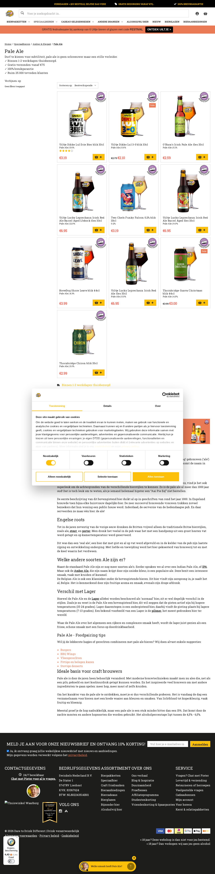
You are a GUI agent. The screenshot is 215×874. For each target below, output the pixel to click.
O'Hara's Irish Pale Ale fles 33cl (183, 144)
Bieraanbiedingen (195, 21)
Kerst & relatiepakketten (192, 809)
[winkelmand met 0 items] (205, 13)
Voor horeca (184, 804)
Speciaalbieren (44, 21)
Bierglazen (172, 21)
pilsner (156, 610)
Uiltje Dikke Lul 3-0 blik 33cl (129, 144)
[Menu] (17, 838)
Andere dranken (108, 21)
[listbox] (86, 85)
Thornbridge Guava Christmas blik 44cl (182, 292)
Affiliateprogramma (145, 795)
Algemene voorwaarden (21, 835)
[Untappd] (66, 811)
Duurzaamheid (141, 785)
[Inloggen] (197, 13)
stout (73, 531)
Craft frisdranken (112, 785)
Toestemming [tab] (57, 405)
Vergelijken (80, 116)
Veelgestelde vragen (189, 790)
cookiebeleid (103, 446)
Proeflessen (139, 790)
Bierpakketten (16, 21)
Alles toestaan (155, 476)
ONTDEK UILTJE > (159, 29)
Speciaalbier (109, 780)
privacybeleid (77, 755)
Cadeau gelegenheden (75, 21)
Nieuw (157, 21)
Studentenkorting (144, 799)
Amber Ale (81, 570)
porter (86, 531)
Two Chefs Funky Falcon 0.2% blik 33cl (133, 219)
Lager (95, 598)
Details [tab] (107, 405)
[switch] (88, 462)
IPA (204, 566)
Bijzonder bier (110, 804)
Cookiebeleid (70, 835)
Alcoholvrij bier (137, 21)
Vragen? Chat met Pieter (192, 775)
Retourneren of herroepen (193, 785)
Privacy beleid (49, 835)
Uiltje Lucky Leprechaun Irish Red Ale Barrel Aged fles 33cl (185, 219)
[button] (184, 431)
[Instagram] (61, 811)
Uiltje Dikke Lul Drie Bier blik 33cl (81, 144)
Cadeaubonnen (185, 795)
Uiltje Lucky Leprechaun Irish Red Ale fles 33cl (133, 292)
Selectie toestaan (108, 476)
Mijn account (184, 799)
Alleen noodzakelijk (59, 476)
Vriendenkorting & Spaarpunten (153, 804)
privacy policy (130, 446)
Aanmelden (200, 744)
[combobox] (104, 13)
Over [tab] (158, 405)
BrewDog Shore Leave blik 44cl (79, 290)
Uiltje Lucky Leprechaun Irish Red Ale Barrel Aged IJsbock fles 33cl (81, 219)
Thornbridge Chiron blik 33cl (78, 363)
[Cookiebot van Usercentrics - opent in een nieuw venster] (164, 394)
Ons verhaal (140, 775)
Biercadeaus (109, 795)
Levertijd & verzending (191, 780)
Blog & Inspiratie (143, 780)
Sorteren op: (65, 85)
